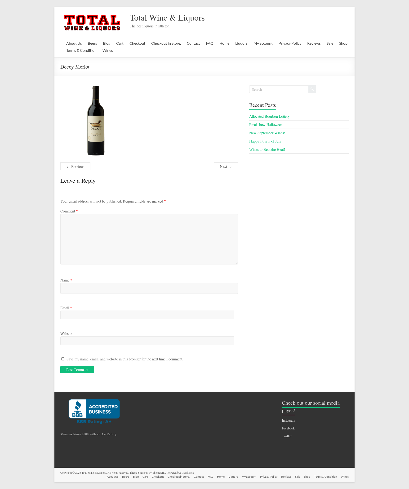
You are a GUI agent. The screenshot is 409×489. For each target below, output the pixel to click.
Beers (92, 43)
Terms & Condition (81, 50)
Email (66, 307)
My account (263, 43)
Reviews (314, 43)
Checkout (137, 43)
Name (66, 279)
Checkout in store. (166, 43)
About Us (74, 43)
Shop (343, 43)
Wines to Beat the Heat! (267, 149)
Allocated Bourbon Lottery (269, 116)
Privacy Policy (290, 43)
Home (224, 43)
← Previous (75, 166)
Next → (226, 166)
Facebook (288, 428)
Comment (69, 210)
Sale (330, 43)
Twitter (287, 436)
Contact (193, 43)
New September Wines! (267, 132)
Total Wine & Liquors (167, 17)
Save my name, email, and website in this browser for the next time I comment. (125, 358)
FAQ (209, 43)
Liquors (241, 43)
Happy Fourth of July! (266, 140)
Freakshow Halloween (266, 124)
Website (66, 333)
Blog (106, 43)
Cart (120, 43)
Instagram (288, 420)
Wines (107, 50)
